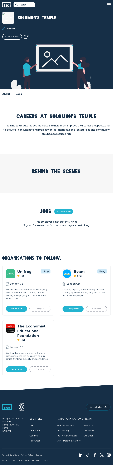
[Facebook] (95, 455)
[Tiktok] (87, 455)
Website (11, 29)
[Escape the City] (6, 4)
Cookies (38, 455)
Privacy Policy (27, 455)
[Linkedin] (80, 455)
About (6, 94)
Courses (33, 435)
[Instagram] (109, 455)
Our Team (89, 430)
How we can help (65, 425)
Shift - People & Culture (68, 440)
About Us (88, 425)
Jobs (19, 94)
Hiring (46, 271)
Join (31, 425)
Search (22, 4)
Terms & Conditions (10, 455)
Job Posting (62, 430)
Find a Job (34, 430)
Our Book (88, 435)
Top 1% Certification (66, 435)
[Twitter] (102, 455)
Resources (34, 440)
